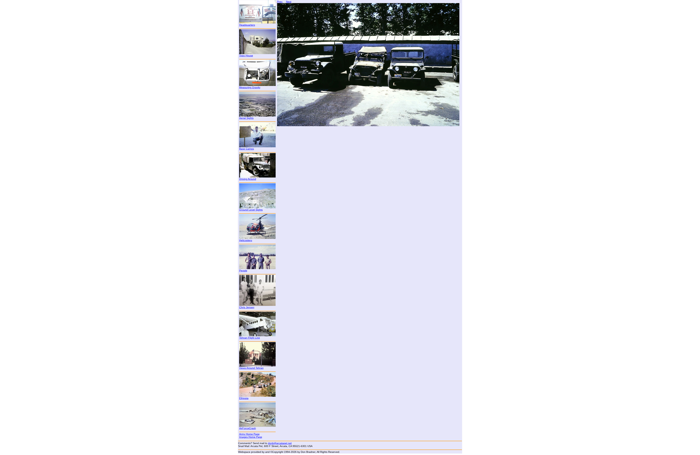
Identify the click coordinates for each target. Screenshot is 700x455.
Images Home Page (250, 437)
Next (288, 1)
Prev (280, 1)
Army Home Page (249, 434)
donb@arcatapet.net (280, 443)
